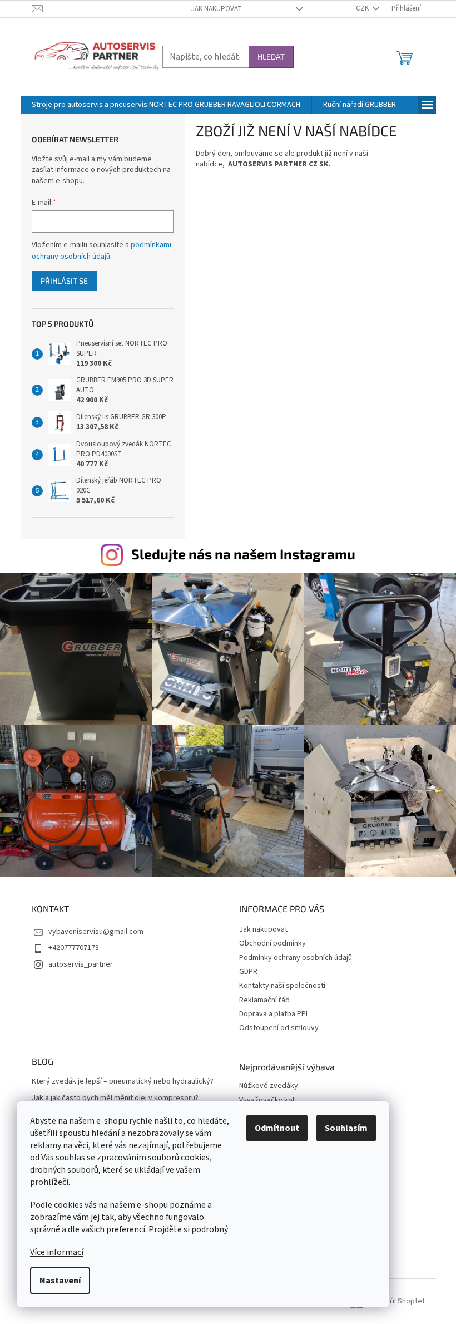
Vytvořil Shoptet (398, 1301)
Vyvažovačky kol (266, 1100)
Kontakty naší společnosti (282, 985)
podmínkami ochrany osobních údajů (101, 250)
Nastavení (60, 1280)
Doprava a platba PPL (274, 1014)
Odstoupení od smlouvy (279, 1027)
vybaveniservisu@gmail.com (95, 931)
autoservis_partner (80, 964)
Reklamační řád (264, 1000)
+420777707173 (73, 947)
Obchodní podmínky (272, 943)
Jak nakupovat (216, 9)
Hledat (271, 56)
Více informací (56, 1252)
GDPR (248, 971)
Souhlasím (346, 1128)
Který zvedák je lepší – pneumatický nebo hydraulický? (123, 1081)
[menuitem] (166, 105)
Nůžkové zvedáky (268, 1086)
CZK (363, 8)
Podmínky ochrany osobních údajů (295, 957)
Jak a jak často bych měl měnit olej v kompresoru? (115, 1098)
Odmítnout (277, 1128)
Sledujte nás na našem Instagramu (243, 553)
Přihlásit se (64, 281)
